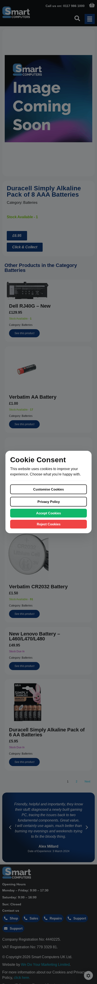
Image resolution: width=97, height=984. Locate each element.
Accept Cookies (48, 513)
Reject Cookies (48, 524)
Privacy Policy (48, 502)
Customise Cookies (48, 489)
